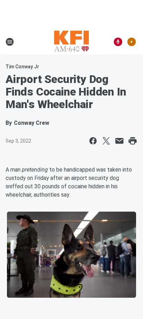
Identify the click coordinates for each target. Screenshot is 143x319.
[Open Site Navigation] (10, 42)
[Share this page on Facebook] (93, 141)
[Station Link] (71, 42)
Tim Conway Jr (22, 66)
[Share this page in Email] (119, 141)
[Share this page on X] (106, 141)
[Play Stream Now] (131, 42)
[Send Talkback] (118, 42)
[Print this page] (132, 141)
